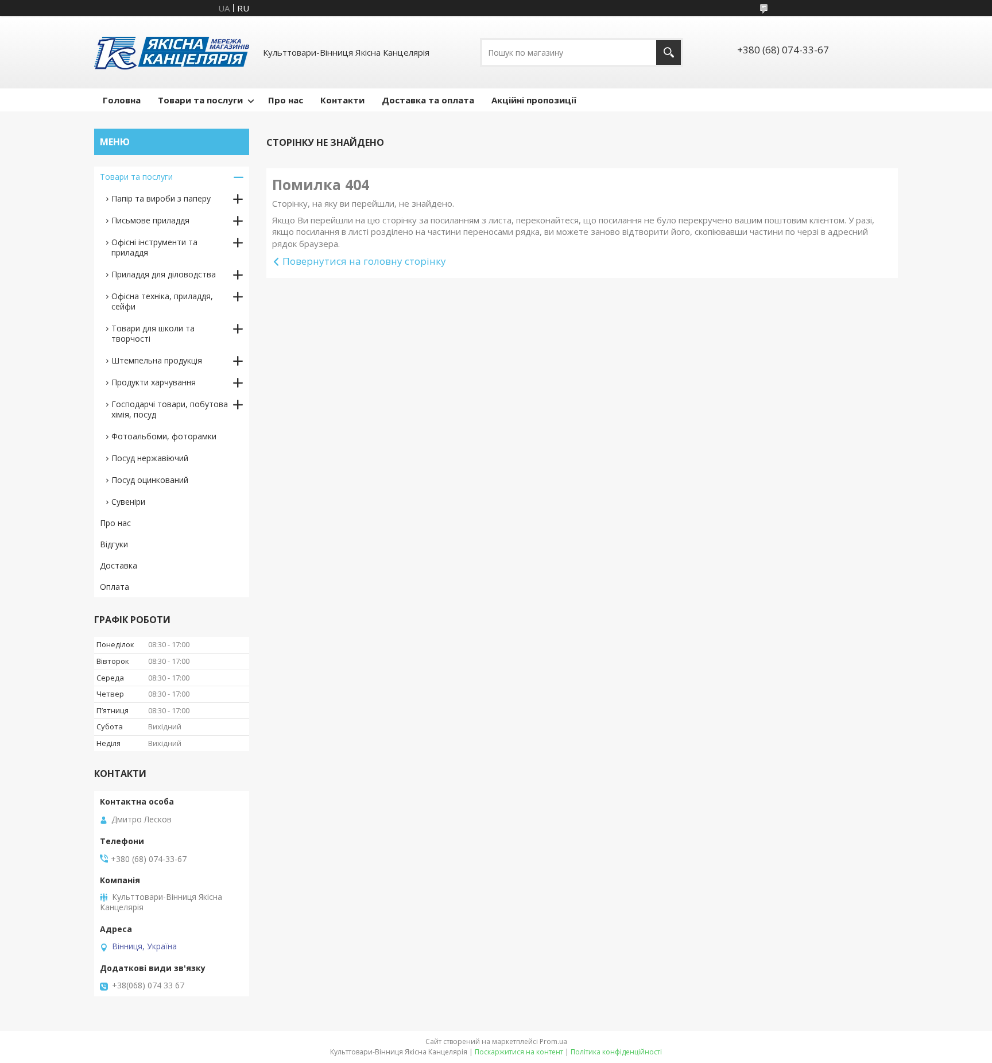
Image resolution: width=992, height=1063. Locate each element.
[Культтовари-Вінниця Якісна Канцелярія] (171, 52)
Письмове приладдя (150, 220)
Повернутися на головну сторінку (364, 261)
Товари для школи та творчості (153, 333)
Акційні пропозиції (533, 100)
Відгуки (114, 544)
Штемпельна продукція (156, 360)
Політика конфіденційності (616, 1052)
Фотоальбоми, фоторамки (163, 436)
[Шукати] (668, 52)
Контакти (342, 100)
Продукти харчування (153, 382)
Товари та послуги (200, 100)
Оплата (114, 586)
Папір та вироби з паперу (161, 198)
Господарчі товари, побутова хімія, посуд (169, 409)
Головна (122, 100)
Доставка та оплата (428, 100)
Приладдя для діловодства (163, 274)
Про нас (285, 100)
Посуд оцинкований (149, 479)
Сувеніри (128, 501)
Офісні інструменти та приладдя (154, 247)
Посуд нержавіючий (149, 458)
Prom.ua (553, 1041)
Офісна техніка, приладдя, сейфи (162, 301)
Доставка (118, 565)
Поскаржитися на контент (519, 1052)
